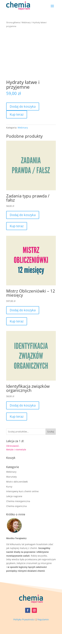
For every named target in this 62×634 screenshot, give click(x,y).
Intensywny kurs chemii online (22, 491)
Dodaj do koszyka (23, 106)
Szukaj (50, 431)
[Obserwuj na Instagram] (34, 610)
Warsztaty (11, 476)
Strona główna (13, 22)
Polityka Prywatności (24, 619)
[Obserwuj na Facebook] (27, 610)
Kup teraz (17, 114)
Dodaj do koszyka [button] (23, 215)
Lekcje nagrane (14, 496)
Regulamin (43, 619)
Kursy (9, 486)
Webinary (26, 22)
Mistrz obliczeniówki (17, 481)
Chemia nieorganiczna (18, 501)
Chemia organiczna (16, 506)
